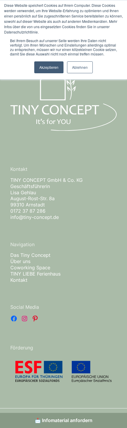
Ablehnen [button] (80, 67)
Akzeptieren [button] (48, 67)
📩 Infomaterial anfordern (63, 420)
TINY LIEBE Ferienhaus (35, 274)
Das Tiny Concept (30, 255)
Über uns (20, 261)
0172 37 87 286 (27, 211)
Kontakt (18, 280)
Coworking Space (30, 268)
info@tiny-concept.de (34, 217)
